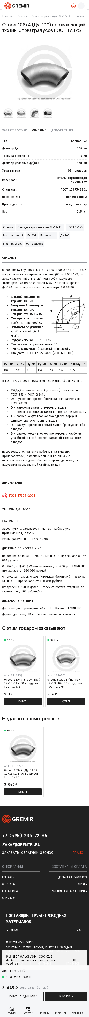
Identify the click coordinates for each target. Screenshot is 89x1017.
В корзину (66, 996)
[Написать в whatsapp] (64, 835)
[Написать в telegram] (55, 835)
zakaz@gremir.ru (21, 844)
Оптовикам (8, 884)
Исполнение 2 (13, 235)
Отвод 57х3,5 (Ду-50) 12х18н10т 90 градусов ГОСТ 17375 (64, 683)
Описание (39, 130)
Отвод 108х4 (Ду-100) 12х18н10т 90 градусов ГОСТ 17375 (21, 773)
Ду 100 (64, 235)
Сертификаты (10, 898)
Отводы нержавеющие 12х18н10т (40, 227)
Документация (62, 130)
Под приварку (12, 243)
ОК (74, 960)
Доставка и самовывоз (72, 877)
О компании (12, 866)
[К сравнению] (74, 972)
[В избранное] (82, 972)
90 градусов (34, 243)
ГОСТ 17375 (75, 227)
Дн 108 (31, 235)
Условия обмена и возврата (69, 891)
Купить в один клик (23, 996)
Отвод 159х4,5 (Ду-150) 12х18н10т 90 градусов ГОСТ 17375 (22, 683)
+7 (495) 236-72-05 (24, 835)
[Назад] (77, 628)
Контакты (8, 877)
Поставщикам (10, 891)
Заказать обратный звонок (27, 852)
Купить (22, 701)
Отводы (8, 227)
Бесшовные (48, 235)
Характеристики (14, 130)
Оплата (82, 884)
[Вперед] (84, 628)
